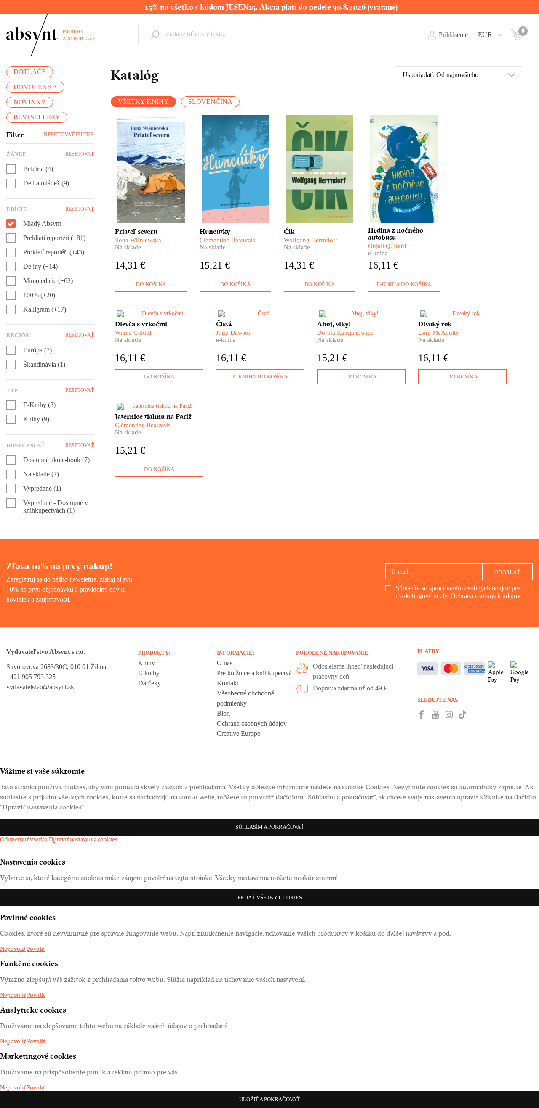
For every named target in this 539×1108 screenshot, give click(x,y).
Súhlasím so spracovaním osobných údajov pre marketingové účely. (457, 591)
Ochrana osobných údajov (485, 595)
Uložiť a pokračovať (269, 1099)
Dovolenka (35, 86)
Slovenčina (210, 101)
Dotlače (29, 71)
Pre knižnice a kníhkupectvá (254, 673)
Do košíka (151, 284)
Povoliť (36, 948)
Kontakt (227, 683)
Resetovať (79, 154)
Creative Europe (238, 733)
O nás (224, 662)
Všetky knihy (143, 101)
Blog (223, 713)
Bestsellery (36, 117)
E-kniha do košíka (404, 284)
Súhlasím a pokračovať (269, 827)
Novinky (29, 102)
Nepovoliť (13, 948)
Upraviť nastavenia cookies (83, 839)
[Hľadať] (155, 34)
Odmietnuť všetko (24, 839)
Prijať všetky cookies (269, 897)
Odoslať (507, 572)
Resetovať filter (69, 134)
